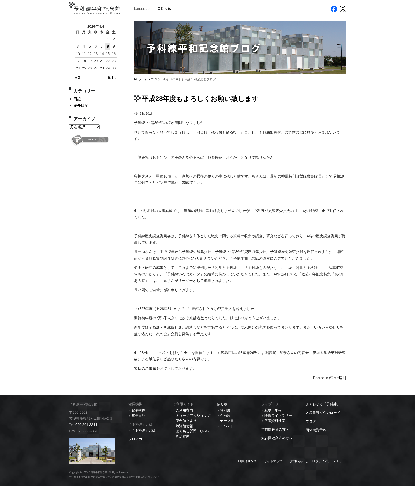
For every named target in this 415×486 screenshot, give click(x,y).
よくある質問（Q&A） (193, 431)
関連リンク (249, 461)
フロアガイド (138, 439)
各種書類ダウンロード (323, 413)
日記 (77, 99)
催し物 (222, 404)
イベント (227, 426)
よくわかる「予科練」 (323, 404)
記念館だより (186, 421)
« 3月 (79, 78)
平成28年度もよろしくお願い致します (200, 98)
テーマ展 (227, 421)
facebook (334, 9)
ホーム (143, 79)
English (167, 8)
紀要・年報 (273, 410)
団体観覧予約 (316, 430)
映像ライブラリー (278, 415)
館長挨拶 (138, 410)
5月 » (112, 78)
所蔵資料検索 (274, 421)
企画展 (225, 415)
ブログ (155, 79)
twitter (343, 9)
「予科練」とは (143, 430)
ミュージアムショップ (193, 415)
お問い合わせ (299, 461)
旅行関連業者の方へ (276, 438)
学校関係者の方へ (275, 429)
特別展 (225, 410)
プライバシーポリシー (331, 461)
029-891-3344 (86, 425)
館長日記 (80, 105)
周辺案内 (183, 436)
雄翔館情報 (184, 426)
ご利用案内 (184, 410)
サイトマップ (273, 461)
